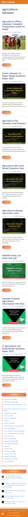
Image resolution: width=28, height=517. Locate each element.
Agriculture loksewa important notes (12, 212)
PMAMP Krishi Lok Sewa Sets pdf (11, 257)
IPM (5, 421)
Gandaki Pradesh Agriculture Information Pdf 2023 (13, 301)
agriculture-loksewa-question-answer (15, 404)
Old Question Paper (10, 441)
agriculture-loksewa (10, 402)
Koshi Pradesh (8, 423)
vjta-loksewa (7, 461)
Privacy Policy (22, 510)
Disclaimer (14, 510)
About (4, 510)
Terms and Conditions (14, 512)
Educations (7, 416)
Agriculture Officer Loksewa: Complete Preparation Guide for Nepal (13, 25)
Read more (6, 65)
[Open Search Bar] (22, 2)
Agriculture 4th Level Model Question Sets (13, 167)
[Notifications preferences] (3, 514)
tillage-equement (9, 456)
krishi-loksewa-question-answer (13, 433)
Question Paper (8, 451)
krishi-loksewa (8, 428)
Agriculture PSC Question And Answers (14, 122)
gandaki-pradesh (9, 418)
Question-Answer (9, 454)
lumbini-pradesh (9, 438)
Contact (9, 510)
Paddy (6, 446)
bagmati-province (9, 413)
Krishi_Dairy (7, 436)
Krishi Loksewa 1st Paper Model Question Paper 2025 (13, 76)
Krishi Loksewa (8, 2)
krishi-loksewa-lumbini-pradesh (13, 431)
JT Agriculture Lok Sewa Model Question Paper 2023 (13, 349)
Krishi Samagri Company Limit (13, 426)
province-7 (7, 449)
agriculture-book (9, 399)
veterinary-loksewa (9, 459)
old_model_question (10, 443)
